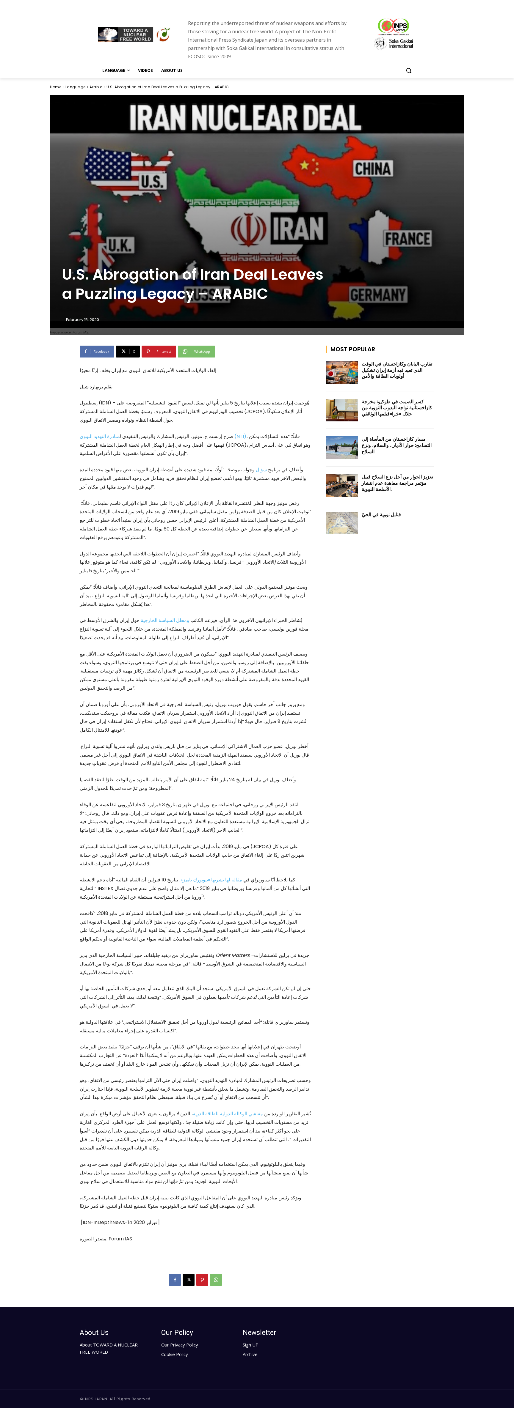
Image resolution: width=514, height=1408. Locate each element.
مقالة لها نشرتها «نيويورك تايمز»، (210, 879)
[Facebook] (175, 1280)
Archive (250, 1354)
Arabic (96, 86)
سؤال (261, 469)
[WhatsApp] (216, 1280)
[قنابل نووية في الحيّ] (342, 523)
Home (55, 86)
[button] (409, 70)
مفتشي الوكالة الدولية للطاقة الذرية (228, 1113)
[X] (189, 1280)
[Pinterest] (202, 1280)
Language (75, 86)
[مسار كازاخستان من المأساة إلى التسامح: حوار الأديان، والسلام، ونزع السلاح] (342, 447)
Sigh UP (250, 1345)
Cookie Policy (174, 1354)
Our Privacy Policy (179, 1345)
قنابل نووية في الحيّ (381, 514)
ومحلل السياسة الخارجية (165, 620)
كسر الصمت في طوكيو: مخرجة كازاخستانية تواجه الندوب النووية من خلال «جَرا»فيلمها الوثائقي (397, 408)
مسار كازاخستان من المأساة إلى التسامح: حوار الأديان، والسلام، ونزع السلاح (397, 445)
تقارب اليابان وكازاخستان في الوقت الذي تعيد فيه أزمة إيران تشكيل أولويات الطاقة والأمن (397, 370)
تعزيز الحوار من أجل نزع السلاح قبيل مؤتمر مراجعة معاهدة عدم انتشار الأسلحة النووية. (397, 483)
